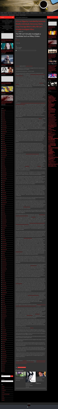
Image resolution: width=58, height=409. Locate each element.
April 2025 (3, 141)
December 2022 (4, 196)
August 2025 (4, 133)
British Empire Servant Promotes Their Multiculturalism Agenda (29, 384)
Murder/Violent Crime (51, 132)
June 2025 (3, 137)
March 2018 (3, 304)
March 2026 (3, 119)
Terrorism (52, 159)
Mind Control (19, 12)
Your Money (55, 166)
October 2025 (4, 129)
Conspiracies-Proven (50, 12)
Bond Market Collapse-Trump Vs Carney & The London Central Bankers (7, 40)
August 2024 (4, 157)
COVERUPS (44, 12)
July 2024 (3, 159)
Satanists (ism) (51, 155)
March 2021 (3, 237)
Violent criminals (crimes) (51, 161)
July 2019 (3, 272)
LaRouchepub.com (50, 130)
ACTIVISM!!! (50, 95)
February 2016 (4, 351)
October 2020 (4, 247)
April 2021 (3, 235)
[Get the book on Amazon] (12, 17)
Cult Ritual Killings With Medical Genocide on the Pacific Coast (51, 27)
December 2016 (4, 333)
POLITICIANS (51, 139)
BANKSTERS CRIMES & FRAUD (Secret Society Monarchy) (52, 98)
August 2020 (4, 251)
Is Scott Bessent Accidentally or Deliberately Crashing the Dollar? (6, 83)
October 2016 (4, 337)
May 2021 (3, 233)
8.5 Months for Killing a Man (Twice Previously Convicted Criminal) (52, 46)
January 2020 (4, 261)
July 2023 (3, 182)
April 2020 (3, 255)
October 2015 (4, 359)
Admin (17, 31)
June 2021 (3, 231)
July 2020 (3, 253)
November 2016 (4, 335)
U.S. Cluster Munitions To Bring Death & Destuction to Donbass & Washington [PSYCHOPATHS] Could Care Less (40, 379)
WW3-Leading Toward (52, 165)
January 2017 (4, 331)
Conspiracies (4, 390)
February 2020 (4, 259)
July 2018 (3, 296)
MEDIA (54, 130)
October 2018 (4, 290)
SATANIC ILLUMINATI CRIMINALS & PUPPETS (51, 152)
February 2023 (4, 192)
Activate (3, 386)
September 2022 (4, 202)
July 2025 (3, 135)
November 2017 (4, 312)
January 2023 (4, 194)
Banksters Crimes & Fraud (34, 12)
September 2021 (4, 225)
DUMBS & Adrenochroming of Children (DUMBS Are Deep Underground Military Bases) (52, 36)
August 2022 (4, 204)
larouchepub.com (51, 129)
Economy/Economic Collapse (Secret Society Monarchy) (52, 122)
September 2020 (4, 249)
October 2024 (4, 153)
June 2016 (3, 345)
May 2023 (3, 186)
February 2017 (4, 329)
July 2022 (3, 206)
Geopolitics (15, 12)
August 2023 (4, 180)
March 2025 (3, 143)
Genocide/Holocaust (52, 125)
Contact (3, 392)
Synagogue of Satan (51, 159)
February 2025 (4, 145)
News (49, 134)
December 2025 (4, 125)
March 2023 (3, 190)
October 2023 (4, 176)
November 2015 (4, 357)
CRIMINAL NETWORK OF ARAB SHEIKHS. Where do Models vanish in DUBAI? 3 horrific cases (7, 102)
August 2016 (4, 341)
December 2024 (4, 149)
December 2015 (4, 355)
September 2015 (4, 361)
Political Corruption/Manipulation (21, 17)
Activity (3, 388)
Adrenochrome (10, 12)
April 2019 (3, 278)
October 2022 (4, 200)
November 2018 (4, 288)
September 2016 (4, 339)
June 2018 (3, 298)
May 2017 (3, 323)
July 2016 (3, 343)
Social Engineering (50, 156)
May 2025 (3, 139)
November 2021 (4, 221)
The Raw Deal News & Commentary (6, 64)
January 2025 (4, 147)
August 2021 (4, 227)
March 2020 (3, 257)
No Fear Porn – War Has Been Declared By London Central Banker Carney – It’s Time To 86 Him (7, 51)
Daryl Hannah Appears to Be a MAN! (6, 73)
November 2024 (4, 151)
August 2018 (4, 294)
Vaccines (49, 160)
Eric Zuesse (17, 39)
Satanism (27, 12)
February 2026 (4, 121)
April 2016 (3, 347)
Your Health (50, 166)
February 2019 (4, 282)
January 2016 (4, 353)
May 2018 (3, 300)
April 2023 (3, 188)
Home (2, 12)
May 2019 (3, 276)
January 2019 (4, 284)
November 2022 (4, 198)
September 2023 (4, 178)
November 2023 (4, 174)
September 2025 (4, 131)
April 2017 (3, 325)
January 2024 (4, 170)
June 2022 (3, 208)
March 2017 (3, 327)
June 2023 (3, 184)
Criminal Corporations (51, 118)
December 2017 (4, 310)
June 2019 (3, 274)
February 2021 (4, 239)
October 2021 (4, 223)
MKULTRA (24, 12)
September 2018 (4, 292)
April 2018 (3, 302)
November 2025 (4, 127)
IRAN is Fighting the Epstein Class (6, 92)
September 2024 (4, 155)
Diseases (55, 120)
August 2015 (4, 363)
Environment (54, 123)
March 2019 (3, 280)
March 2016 (3, 349)
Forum (3, 396)
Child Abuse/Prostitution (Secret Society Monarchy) (51, 115)
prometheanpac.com (51, 140)
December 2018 (4, 286)
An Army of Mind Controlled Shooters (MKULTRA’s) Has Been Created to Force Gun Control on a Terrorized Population (52, 56)
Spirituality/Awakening (53, 157)
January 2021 (4, 241)
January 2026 (4, 123)
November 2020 (4, 245)
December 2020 (4, 243)
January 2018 (4, 308)
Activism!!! (5, 12)
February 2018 (4, 306)
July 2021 (3, 229)
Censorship (40, 12)
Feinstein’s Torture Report (6, 394)
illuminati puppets (51, 128)
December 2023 (4, 172)
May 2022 (3, 210)
